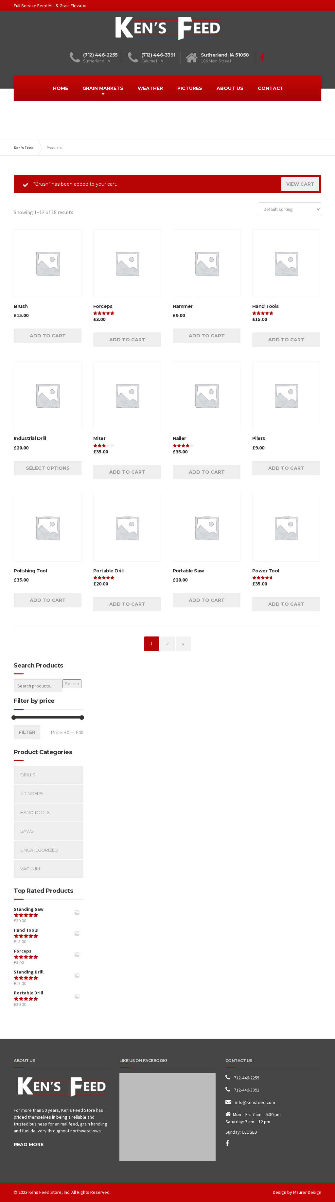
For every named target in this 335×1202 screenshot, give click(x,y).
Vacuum (30, 868)
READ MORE (29, 1144)
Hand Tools (35, 812)
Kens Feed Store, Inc (48, 1192)
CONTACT (271, 88)
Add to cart (48, 336)
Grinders (31, 793)
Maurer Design (307, 1192)
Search (72, 683)
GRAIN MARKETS (102, 88)
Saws (27, 831)
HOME (60, 88)
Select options (48, 468)
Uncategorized (39, 850)
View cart (300, 184)
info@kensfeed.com (255, 1102)
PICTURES (189, 88)
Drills (27, 774)
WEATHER (150, 88)
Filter (27, 732)
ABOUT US (230, 88)
